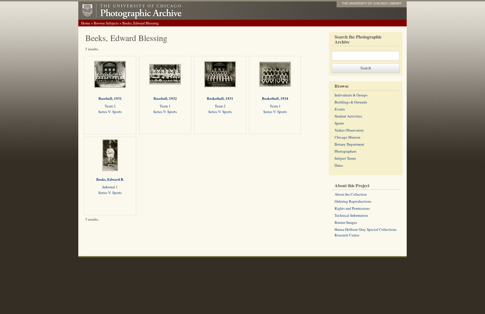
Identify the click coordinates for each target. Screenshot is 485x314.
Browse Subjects (106, 23)
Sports (339, 123)
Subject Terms (345, 158)
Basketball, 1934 (275, 98)
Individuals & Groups (351, 95)
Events (340, 109)
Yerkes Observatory (349, 130)
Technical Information (351, 215)
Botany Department (349, 144)
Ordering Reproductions (353, 201)
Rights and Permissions (352, 208)
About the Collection (351, 194)
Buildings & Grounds (351, 102)
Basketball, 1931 (220, 98)
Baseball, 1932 (165, 98)
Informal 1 (110, 186)
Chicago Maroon (347, 137)
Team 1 (165, 106)
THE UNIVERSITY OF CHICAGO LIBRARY (372, 3)
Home (85, 23)
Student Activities (348, 116)
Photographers (345, 151)
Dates (339, 165)
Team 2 (110, 106)
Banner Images (346, 222)
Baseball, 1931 (110, 98)
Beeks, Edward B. (110, 179)
